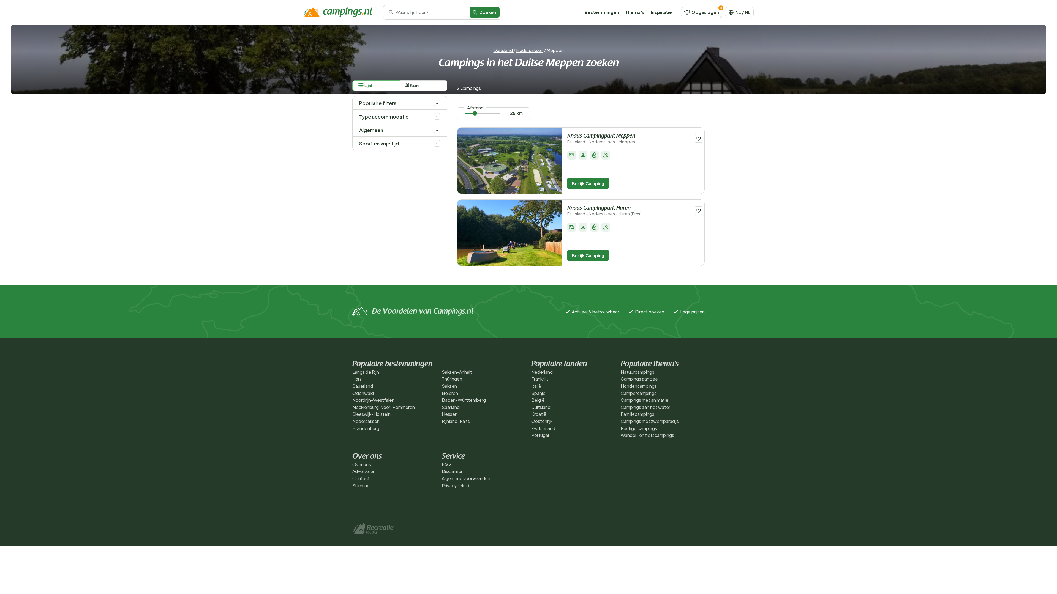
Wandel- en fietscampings (647, 435)
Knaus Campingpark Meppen (601, 138)
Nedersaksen (529, 50)
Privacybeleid (455, 485)
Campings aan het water (645, 407)
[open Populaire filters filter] (437, 103)
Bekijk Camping (588, 183)
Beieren (450, 393)
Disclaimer (452, 471)
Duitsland (503, 50)
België (537, 400)
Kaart (414, 86)
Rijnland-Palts (456, 421)
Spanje (538, 393)
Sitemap (361, 485)
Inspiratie (661, 12)
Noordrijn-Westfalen (373, 400)
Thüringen (452, 379)
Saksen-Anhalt (457, 372)
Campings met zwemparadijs (650, 421)
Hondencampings (639, 386)
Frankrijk (539, 379)
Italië (536, 386)
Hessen (449, 414)
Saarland (451, 407)
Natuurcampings (637, 372)
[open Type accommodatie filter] (437, 116)
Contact (361, 478)
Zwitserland (543, 428)
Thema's (635, 12)
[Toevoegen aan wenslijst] (698, 138)
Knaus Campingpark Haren (604, 210)
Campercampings (638, 393)
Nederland (542, 372)
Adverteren (363, 471)
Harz (357, 379)
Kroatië (538, 414)
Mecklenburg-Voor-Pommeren (383, 407)
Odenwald (363, 393)
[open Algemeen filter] (437, 130)
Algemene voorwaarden (466, 478)
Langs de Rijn (365, 372)
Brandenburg (365, 428)
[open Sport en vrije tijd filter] (437, 143)
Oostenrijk (541, 421)
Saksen (449, 386)
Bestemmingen (602, 12)
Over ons (361, 464)
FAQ (446, 464)
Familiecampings (637, 414)
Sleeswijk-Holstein (371, 414)
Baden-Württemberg (464, 400)
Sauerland (362, 386)
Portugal (540, 435)
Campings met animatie (644, 400)
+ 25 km (514, 113)
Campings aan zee (639, 379)
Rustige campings (639, 428)
